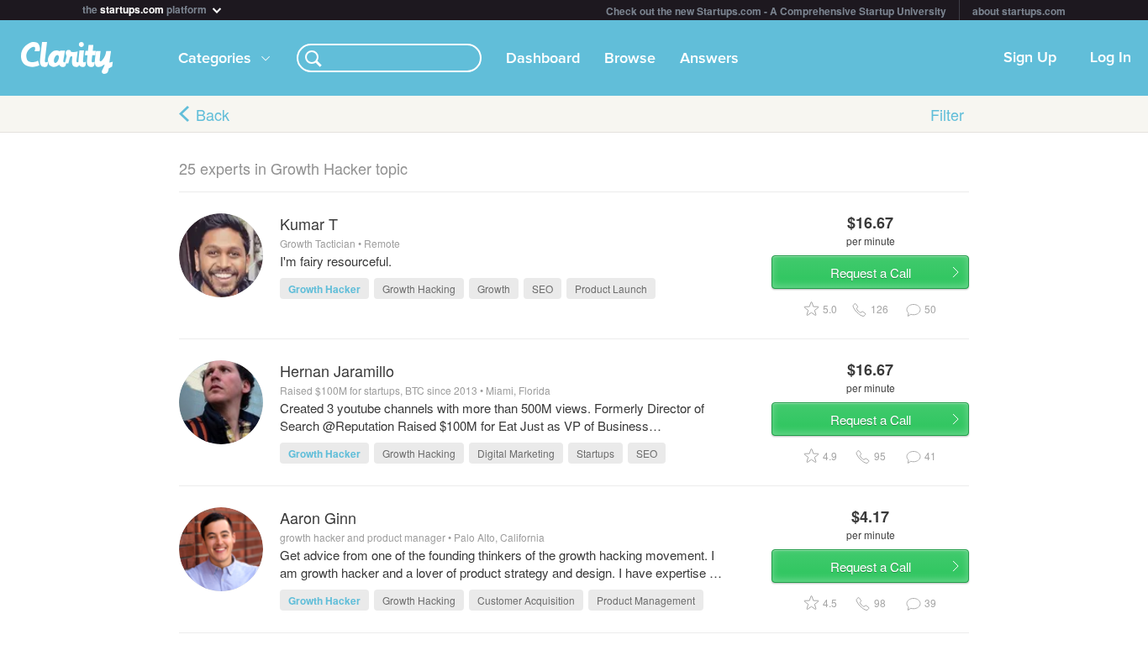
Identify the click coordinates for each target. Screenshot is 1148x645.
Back (212, 114)
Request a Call (870, 272)
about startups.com (1019, 10)
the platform (145, 8)
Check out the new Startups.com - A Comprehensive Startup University (776, 10)
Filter (947, 114)
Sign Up (1029, 58)
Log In (1110, 58)
